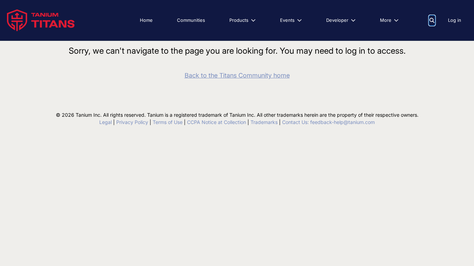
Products (238, 20)
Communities (191, 20)
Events (287, 20)
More (385, 20)
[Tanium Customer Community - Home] (41, 20)
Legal (105, 122)
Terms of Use (168, 122)
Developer (337, 20)
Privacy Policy (132, 122)
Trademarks (264, 122)
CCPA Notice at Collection (216, 122)
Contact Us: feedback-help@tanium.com (328, 122)
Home (146, 20)
